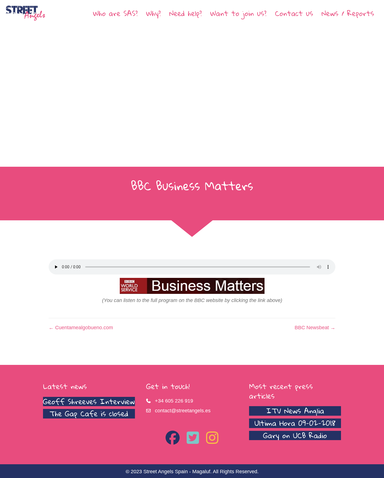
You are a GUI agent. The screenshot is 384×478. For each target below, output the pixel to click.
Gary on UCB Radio (295, 435)
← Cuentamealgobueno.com (81, 327)
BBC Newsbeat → (315, 327)
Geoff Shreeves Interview (89, 401)
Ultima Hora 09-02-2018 (295, 423)
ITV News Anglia (295, 410)
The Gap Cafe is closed (88, 413)
